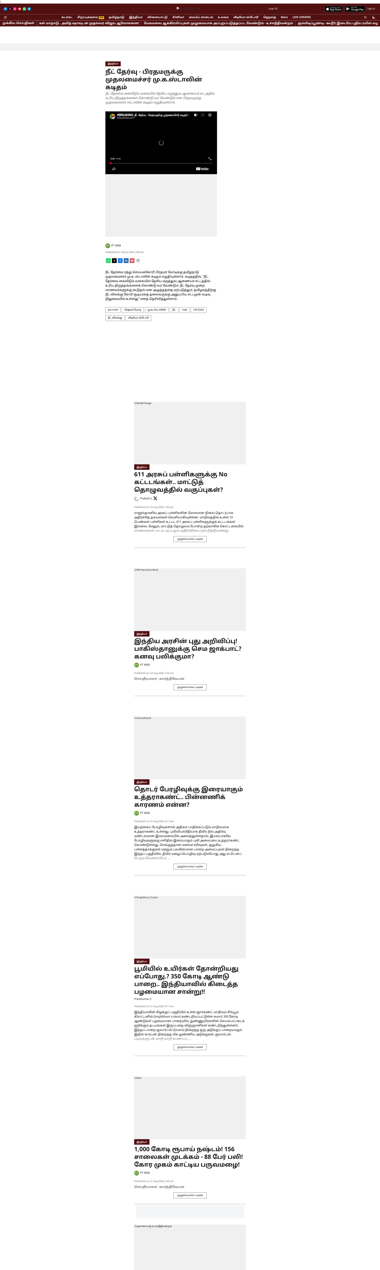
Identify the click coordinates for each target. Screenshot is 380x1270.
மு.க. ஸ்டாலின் (157, 309)
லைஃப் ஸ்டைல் (201, 17)
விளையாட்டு (157, 17)
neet (184, 309)
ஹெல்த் (269, 17)
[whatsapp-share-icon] (108, 262)
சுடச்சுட (67, 17)
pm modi (113, 309)
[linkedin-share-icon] (126, 262)
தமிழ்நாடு (116, 17)
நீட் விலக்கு (115, 317)
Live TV (273, 9)
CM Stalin (198, 309)
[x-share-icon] (114, 262)
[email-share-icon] (132, 262)
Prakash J (146, 498)
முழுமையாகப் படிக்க (190, 539)
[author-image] (107, 245)
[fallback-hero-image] (190, 433)
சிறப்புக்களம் (87, 17)
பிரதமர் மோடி (132, 309)
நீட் (174, 309)
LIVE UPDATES (302, 17)
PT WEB (116, 245)
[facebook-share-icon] (120, 262)
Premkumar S (142, 999)
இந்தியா (136, 17)
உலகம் (223, 17)
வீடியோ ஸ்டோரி (246, 17)
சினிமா (178, 17)
